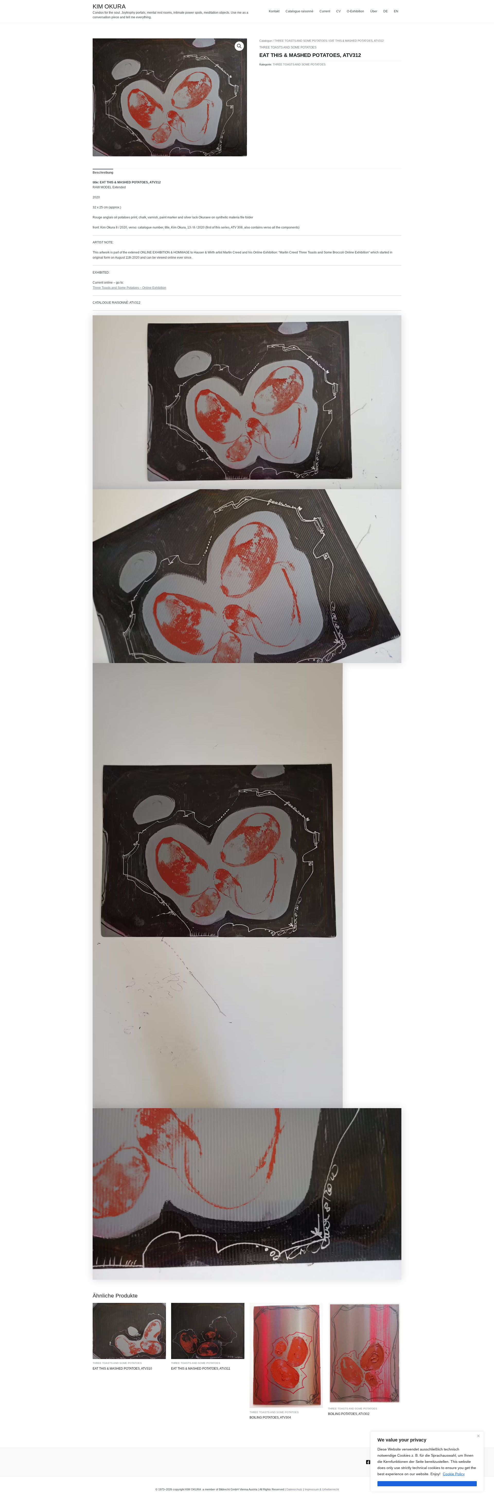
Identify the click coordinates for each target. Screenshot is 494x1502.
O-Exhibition (355, 11)
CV (338, 11)
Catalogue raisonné (299, 11)
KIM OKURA (109, 6)
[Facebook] (368, 1462)
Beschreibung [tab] (103, 172)
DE (385, 11)
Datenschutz (294, 1489)
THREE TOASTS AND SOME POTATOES (300, 40)
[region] (427, 1461)
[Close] (478, 1436)
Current (325, 11)
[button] (239, 46)
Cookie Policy (454, 1474)
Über (373, 11)
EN (396, 11)
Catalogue (265, 40)
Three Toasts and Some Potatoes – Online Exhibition (129, 288)
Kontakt (274, 11)
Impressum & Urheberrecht (322, 1489)
